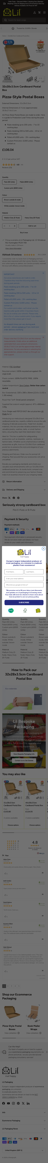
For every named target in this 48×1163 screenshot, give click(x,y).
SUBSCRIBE (24, 603)
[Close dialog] (43, 548)
